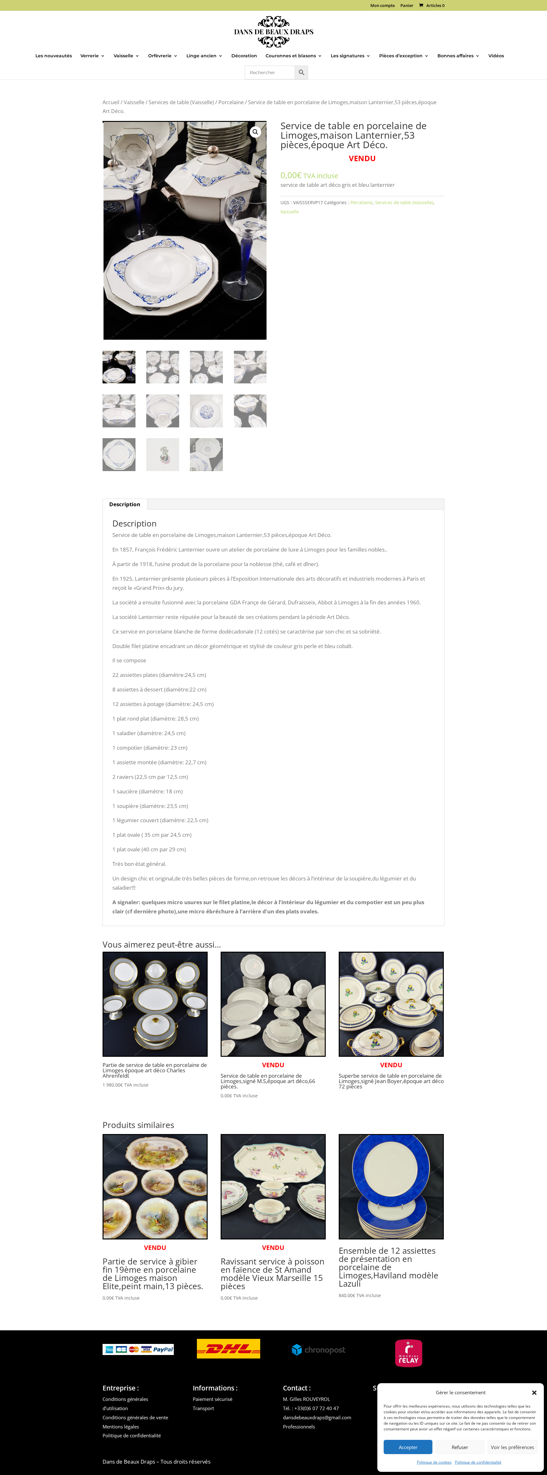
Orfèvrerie (160, 56)
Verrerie (89, 56)
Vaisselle (123, 56)
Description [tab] (124, 504)
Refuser (460, 1447)
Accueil (111, 102)
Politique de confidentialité (478, 1462)
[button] (534, 1393)
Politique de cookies (434, 1462)
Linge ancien (201, 56)
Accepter (408, 1447)
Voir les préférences (512, 1447)
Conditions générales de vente (135, 1417)
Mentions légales (121, 1426)
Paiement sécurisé (212, 1399)
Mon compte (382, 5)
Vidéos (496, 56)
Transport (203, 1408)
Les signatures (347, 56)
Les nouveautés (53, 56)
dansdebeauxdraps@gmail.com (317, 1417)
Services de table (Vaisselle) (181, 102)
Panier (406, 5)
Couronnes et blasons (291, 56)
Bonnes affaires (455, 56)
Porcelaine (231, 102)
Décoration (244, 56)
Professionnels (299, 1426)
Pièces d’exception (401, 56)
